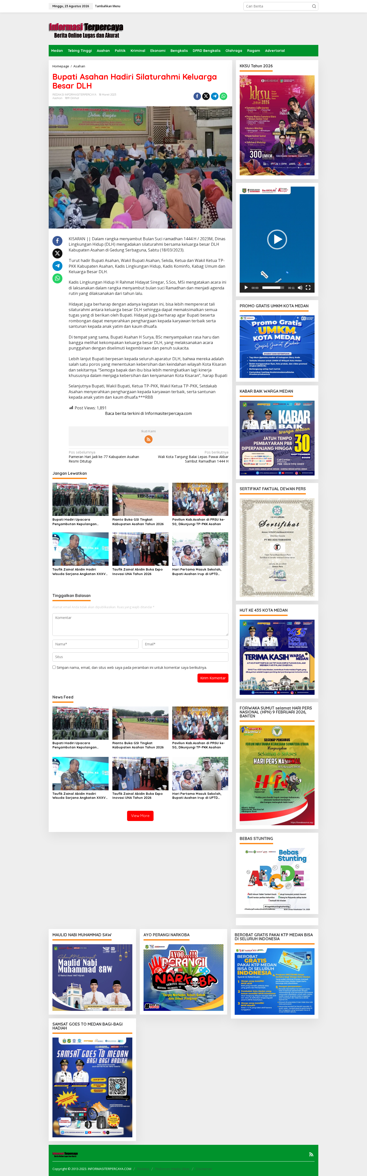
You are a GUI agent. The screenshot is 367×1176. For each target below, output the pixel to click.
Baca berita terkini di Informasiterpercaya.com (148, 413)
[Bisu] (300, 287)
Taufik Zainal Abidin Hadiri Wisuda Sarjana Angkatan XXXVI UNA (79, 571)
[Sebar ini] (197, 96)
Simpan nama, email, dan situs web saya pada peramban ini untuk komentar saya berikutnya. (132, 667)
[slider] (273, 287)
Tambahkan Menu (107, 6)
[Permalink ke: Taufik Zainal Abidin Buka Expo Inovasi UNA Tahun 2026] (140, 549)
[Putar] (246, 287)
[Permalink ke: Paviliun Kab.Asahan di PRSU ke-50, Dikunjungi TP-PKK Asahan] (200, 499)
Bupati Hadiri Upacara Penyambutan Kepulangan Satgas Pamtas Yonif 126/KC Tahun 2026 (75, 521)
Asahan (57, 98)
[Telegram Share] (214, 96)
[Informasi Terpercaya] (86, 28)
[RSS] (149, 439)
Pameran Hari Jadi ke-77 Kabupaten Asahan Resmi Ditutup (104, 457)
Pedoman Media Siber (172, 1169)
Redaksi (143, 1169)
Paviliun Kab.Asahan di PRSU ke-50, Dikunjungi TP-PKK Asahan (198, 521)
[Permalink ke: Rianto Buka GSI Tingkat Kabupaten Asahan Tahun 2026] (140, 499)
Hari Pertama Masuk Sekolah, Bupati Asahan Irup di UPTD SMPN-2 (196, 571)
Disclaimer (204, 1169)
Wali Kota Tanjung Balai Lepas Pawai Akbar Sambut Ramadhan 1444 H (193, 457)
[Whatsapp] (223, 96)
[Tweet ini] (206, 96)
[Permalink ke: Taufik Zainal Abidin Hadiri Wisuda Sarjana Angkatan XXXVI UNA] (80, 549)
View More (140, 815)
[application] (277, 240)
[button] (314, 6)
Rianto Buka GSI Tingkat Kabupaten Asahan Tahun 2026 (138, 521)
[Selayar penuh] (308, 287)
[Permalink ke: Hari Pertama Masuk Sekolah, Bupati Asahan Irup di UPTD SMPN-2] (200, 549)
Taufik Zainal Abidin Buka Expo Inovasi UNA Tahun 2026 (137, 571)
